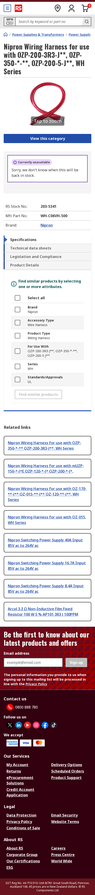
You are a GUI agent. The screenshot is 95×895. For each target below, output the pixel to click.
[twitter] (9, 725)
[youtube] (27, 725)
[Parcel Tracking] (58, 8)
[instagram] (36, 725)
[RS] (18, 8)
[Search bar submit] (86, 21)
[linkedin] (18, 725)
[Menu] (7, 8)
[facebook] (45, 725)
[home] (5, 34)
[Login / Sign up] (71, 8)
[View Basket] (85, 8)
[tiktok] (53, 725)
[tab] (47, 240)
